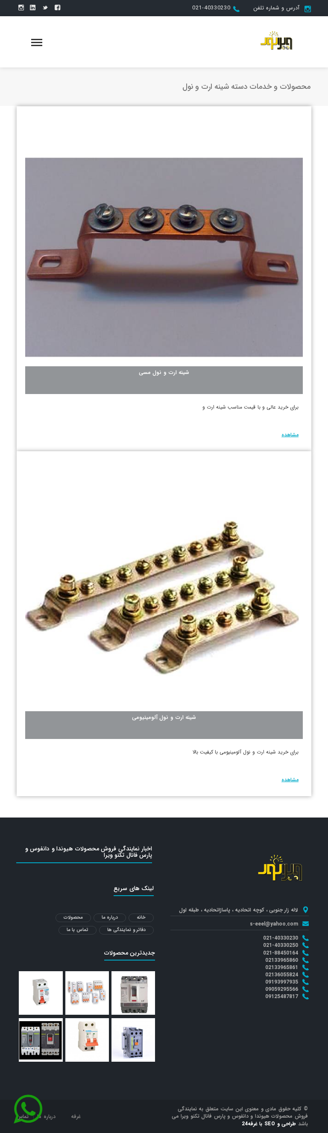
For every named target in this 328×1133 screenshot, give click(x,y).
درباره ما (110, 917)
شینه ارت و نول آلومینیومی (164, 717)
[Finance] (277, 41)
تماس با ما (77, 930)
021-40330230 (211, 7)
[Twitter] (45, 8)
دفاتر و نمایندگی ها (126, 930)
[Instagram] (21, 8)
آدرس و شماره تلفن (276, 7)
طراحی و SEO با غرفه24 (269, 1124)
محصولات (73, 917)
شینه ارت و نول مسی (164, 372)
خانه (141, 917)
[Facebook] (57, 8)
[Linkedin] (33, 8)
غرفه (76, 1117)
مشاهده (290, 434)
